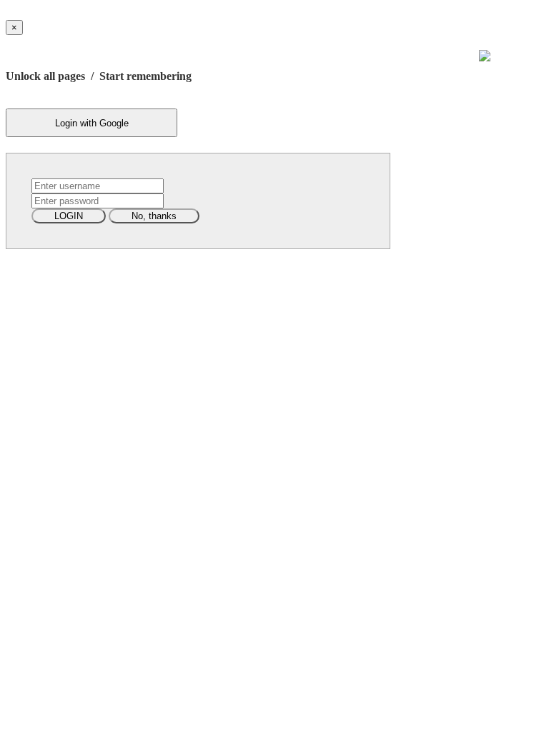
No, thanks (154, 216)
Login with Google (92, 123)
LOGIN (68, 216)
